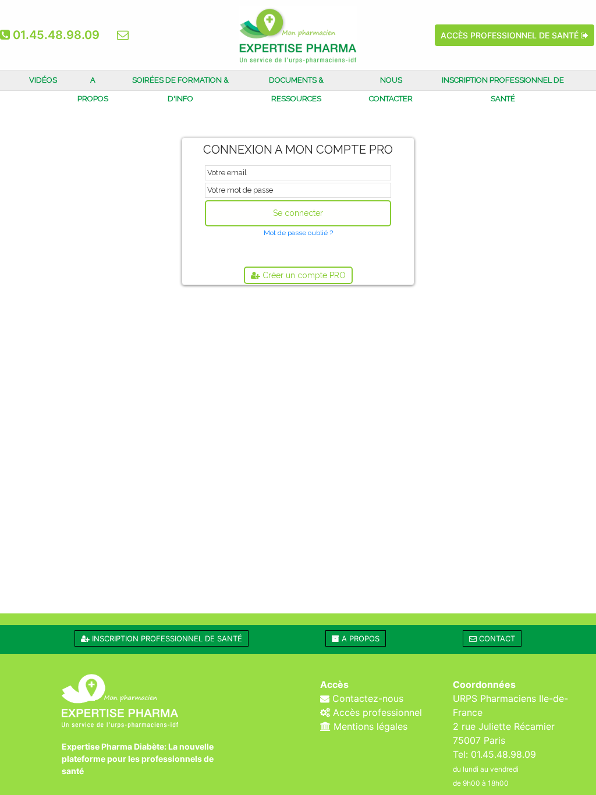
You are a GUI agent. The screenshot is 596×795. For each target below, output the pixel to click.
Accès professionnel (376, 712)
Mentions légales (369, 726)
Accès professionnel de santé (511, 35)
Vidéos (43, 80)
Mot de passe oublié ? (298, 233)
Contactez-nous (366, 698)
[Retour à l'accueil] (298, 25)
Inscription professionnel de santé (503, 89)
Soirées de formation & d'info (180, 89)
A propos (92, 89)
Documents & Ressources (296, 89)
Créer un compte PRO (303, 275)
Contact (496, 638)
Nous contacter (391, 89)
